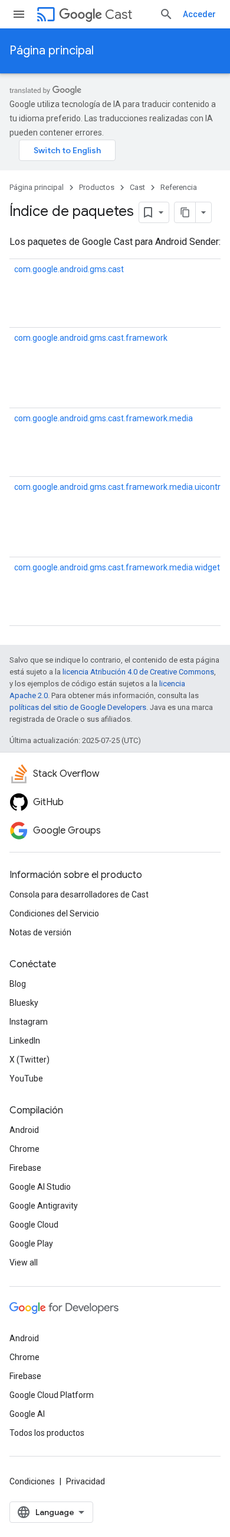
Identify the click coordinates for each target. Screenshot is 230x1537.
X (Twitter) (29, 1059)
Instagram (28, 1021)
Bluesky (23, 1003)
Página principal (51, 50)
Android (24, 1130)
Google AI (27, 1414)
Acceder (199, 14)
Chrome (24, 1149)
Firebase (25, 1168)
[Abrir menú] (19, 14)
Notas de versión (40, 932)
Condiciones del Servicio (54, 913)
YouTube (26, 1078)
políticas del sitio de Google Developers (77, 707)
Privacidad (85, 1481)
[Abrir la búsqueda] (166, 14)
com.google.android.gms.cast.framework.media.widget (117, 567)
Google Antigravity (43, 1205)
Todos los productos (46, 1433)
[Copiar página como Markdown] (185, 212)
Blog (17, 984)
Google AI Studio (40, 1187)
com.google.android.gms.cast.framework (90, 338)
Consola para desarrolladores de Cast (79, 894)
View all (23, 1262)
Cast (118, 14)
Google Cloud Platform (51, 1395)
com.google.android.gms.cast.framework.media (103, 418)
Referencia (178, 187)
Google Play (31, 1243)
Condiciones (32, 1481)
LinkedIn (24, 1040)
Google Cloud (33, 1224)
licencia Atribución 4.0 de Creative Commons (138, 671)
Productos (96, 187)
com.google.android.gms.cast (69, 269)
